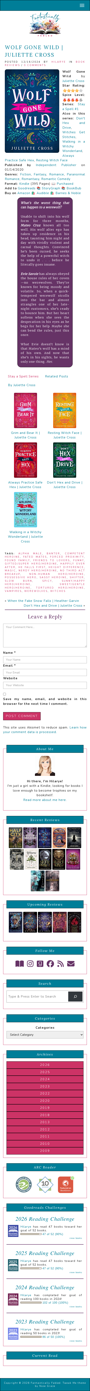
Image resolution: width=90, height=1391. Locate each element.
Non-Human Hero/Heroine (56, 574)
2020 (45, 1101)
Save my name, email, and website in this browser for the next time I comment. (45, 701)
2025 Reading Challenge (45, 1252)
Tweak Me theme (74, 1383)
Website (10, 678)
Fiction (25, 174)
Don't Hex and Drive (73, 123)
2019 (45, 1108)
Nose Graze (47, 1386)
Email (9, 666)
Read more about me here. (45, 800)
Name (9, 653)
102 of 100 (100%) (55, 1302)
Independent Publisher (56, 165)
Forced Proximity (67, 556)
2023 (45, 1086)
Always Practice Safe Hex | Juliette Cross (25, 484)
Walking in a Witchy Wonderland (73, 146)
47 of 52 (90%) (52, 1234)
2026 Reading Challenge (45, 1218)
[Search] (75, 997)
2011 (45, 1136)
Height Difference (66, 567)
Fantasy (40, 174)
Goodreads (27, 188)
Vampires (13, 591)
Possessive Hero (21, 577)
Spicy (47, 581)
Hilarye (58, 62)
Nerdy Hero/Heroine (38, 570)
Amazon (23, 193)
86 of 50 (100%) (53, 1337)
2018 (45, 1115)
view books (75, 1238)
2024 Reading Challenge (45, 1287)
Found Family (17, 560)
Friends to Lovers (51, 560)
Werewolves (36, 591)
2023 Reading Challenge (45, 1321)
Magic (10, 570)
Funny (78, 560)
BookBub (74, 188)
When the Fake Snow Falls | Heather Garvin (43, 601)
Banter (53, 553)
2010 (45, 1144)
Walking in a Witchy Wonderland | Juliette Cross (25, 537)
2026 (45, 1065)
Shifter (77, 577)
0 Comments (35, 65)
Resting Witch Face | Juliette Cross (65, 435)
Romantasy (30, 179)
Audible (43, 193)
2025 (45, 1072)
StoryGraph (51, 188)
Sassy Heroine (53, 577)
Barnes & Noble (68, 193)
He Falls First (32, 567)
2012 (45, 1129)
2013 (45, 1122)
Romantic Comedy (56, 179)
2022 (45, 1093)
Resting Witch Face (52, 160)
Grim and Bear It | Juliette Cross (25, 435)
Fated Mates (35, 556)
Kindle (24, 184)
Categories (45, 1028)
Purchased (65, 184)
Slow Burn (18, 581)
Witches (58, 591)
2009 (45, 1151)
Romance (56, 174)
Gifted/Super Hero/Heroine (31, 563)
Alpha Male (30, 553)
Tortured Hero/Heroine (60, 587)
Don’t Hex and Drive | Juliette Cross (64, 484)
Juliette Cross (73, 81)
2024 (45, 1079)
